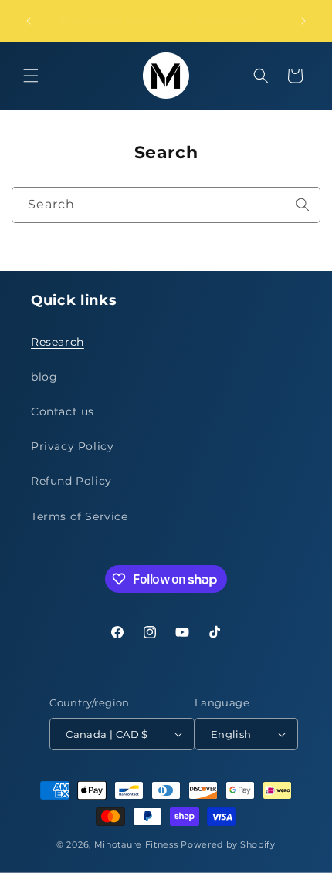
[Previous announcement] (29, 21)
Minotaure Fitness (136, 844)
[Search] (303, 205)
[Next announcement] (303, 21)
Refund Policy (71, 481)
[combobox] (166, 205)
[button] (31, 76)
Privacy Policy (72, 446)
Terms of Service (79, 516)
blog (44, 377)
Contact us (62, 411)
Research (57, 342)
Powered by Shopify (228, 844)
